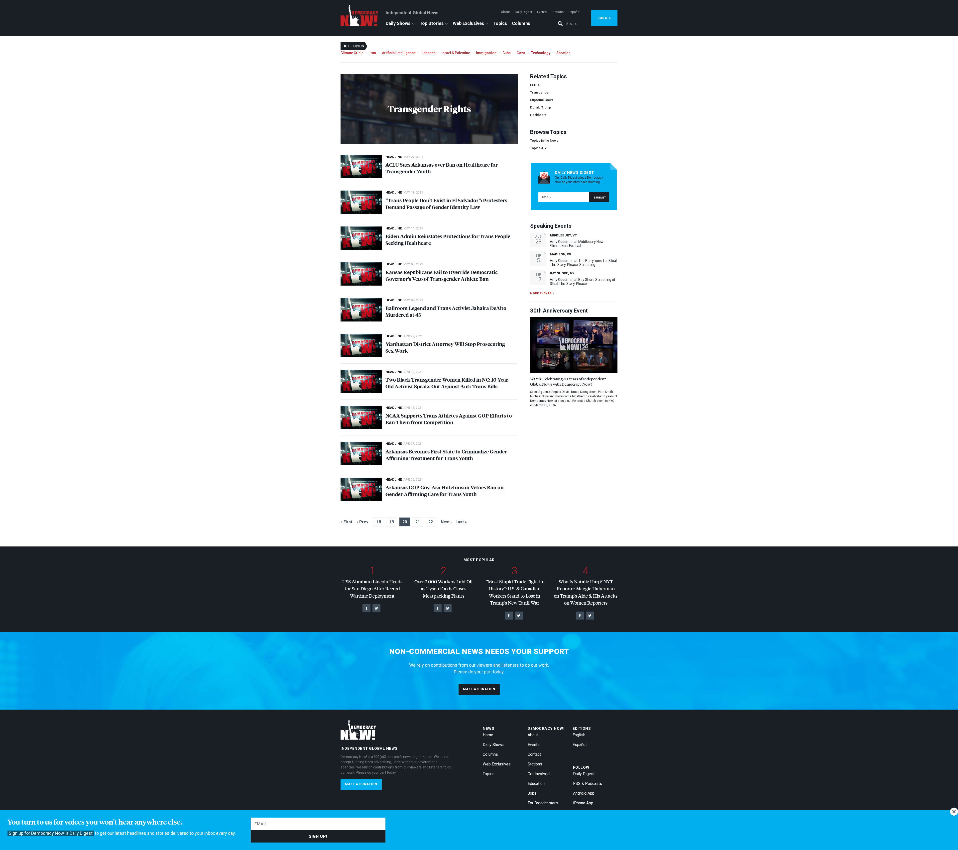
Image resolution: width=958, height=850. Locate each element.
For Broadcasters (543, 803)
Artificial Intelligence (399, 53)
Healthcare (538, 115)
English (579, 735)
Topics (500, 23)
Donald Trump (540, 107)
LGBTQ (535, 85)
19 (391, 522)
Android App (584, 793)
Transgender (540, 92)
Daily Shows (398, 23)
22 (430, 522)
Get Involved (539, 773)
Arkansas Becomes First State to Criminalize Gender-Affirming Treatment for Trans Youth (446, 454)
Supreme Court (541, 100)
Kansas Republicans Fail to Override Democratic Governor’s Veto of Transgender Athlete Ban (441, 275)
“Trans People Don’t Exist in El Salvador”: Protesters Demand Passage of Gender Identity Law (446, 203)
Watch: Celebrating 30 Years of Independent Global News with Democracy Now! (568, 381)
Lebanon (429, 53)
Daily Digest (523, 12)
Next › (446, 522)
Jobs (532, 793)
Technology (540, 53)
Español (574, 12)
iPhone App (583, 803)
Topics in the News (544, 140)
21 (417, 522)
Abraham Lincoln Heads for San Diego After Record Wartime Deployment (372, 588)
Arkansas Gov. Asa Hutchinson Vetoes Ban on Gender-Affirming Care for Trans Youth (444, 490)
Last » (461, 522)
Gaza (521, 53)
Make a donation (479, 689)
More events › (542, 293)
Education (536, 783)
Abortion (563, 53)
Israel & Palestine (456, 53)
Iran (372, 53)
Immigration (486, 53)
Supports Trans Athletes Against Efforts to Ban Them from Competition (448, 418)
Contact (534, 754)
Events (542, 12)
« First (346, 522)
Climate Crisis (352, 53)
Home (488, 735)
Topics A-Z (538, 148)
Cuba (506, 53)
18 (378, 522)
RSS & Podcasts (587, 783)
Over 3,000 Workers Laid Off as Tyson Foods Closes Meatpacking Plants (443, 588)
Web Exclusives (468, 23)
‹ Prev (362, 522)
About (505, 12)
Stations (558, 12)
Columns (521, 23)
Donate (604, 18)
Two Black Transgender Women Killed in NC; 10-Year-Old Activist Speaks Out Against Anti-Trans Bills (447, 383)
